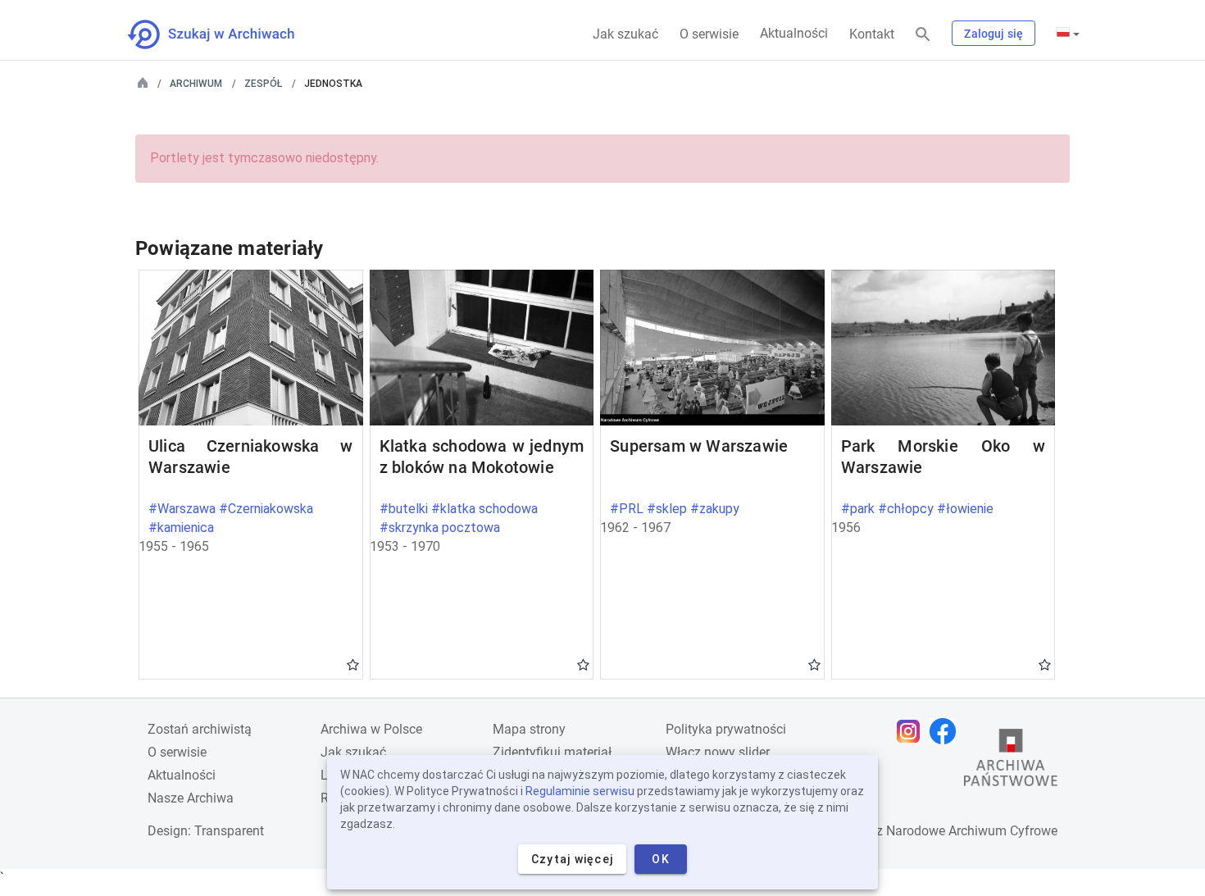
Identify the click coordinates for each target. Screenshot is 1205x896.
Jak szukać (625, 34)
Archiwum (196, 83)
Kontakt (871, 34)
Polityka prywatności (726, 729)
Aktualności (794, 33)
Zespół (263, 83)
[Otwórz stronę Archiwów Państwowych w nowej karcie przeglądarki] (1010, 761)
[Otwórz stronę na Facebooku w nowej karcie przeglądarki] (947, 731)
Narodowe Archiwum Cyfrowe (971, 831)
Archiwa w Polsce (371, 729)
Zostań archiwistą (200, 729)
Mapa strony (529, 729)
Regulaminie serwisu (579, 791)
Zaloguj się (993, 33)
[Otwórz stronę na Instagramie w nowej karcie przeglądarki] (912, 731)
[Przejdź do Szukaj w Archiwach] (225, 34)
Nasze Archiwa (191, 798)
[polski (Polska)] (1068, 33)
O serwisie (709, 34)
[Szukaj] (923, 35)
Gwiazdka (353, 664)
